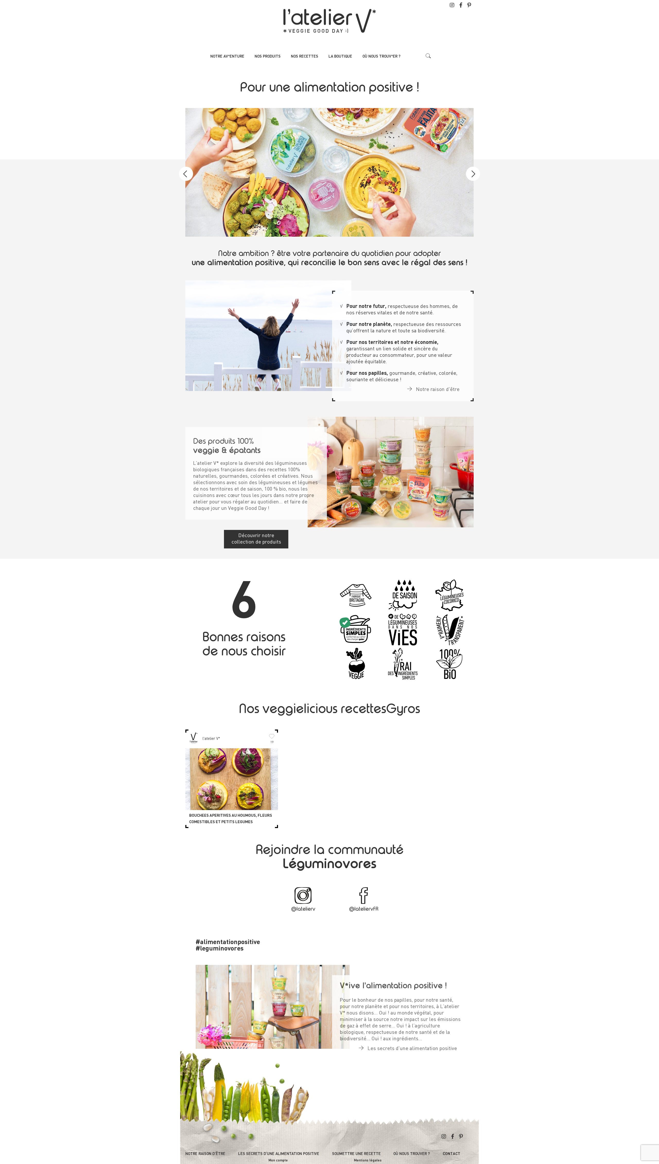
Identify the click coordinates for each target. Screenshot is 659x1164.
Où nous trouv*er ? (381, 56)
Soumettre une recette (356, 1154)
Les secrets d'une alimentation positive (411, 1048)
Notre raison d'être (437, 389)
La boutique (340, 56)
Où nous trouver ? (411, 1154)
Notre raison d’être (205, 1154)
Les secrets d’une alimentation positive (278, 1154)
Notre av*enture (227, 56)
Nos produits (268, 56)
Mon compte (278, 1160)
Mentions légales (367, 1160)
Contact (451, 1154)
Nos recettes (304, 56)
